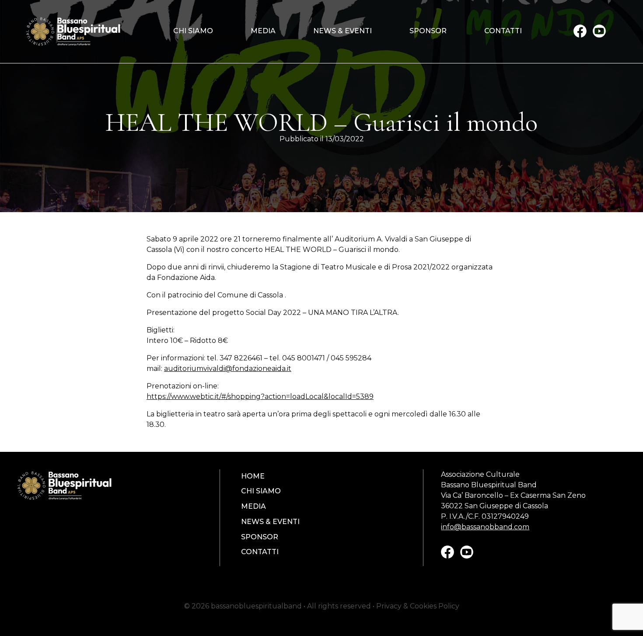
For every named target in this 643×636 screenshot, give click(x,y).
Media (263, 31)
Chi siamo (193, 31)
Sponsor (428, 31)
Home (253, 476)
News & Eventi (342, 31)
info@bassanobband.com (485, 527)
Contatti (503, 31)
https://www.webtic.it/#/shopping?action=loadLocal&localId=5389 (260, 396)
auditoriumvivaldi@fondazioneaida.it (227, 368)
